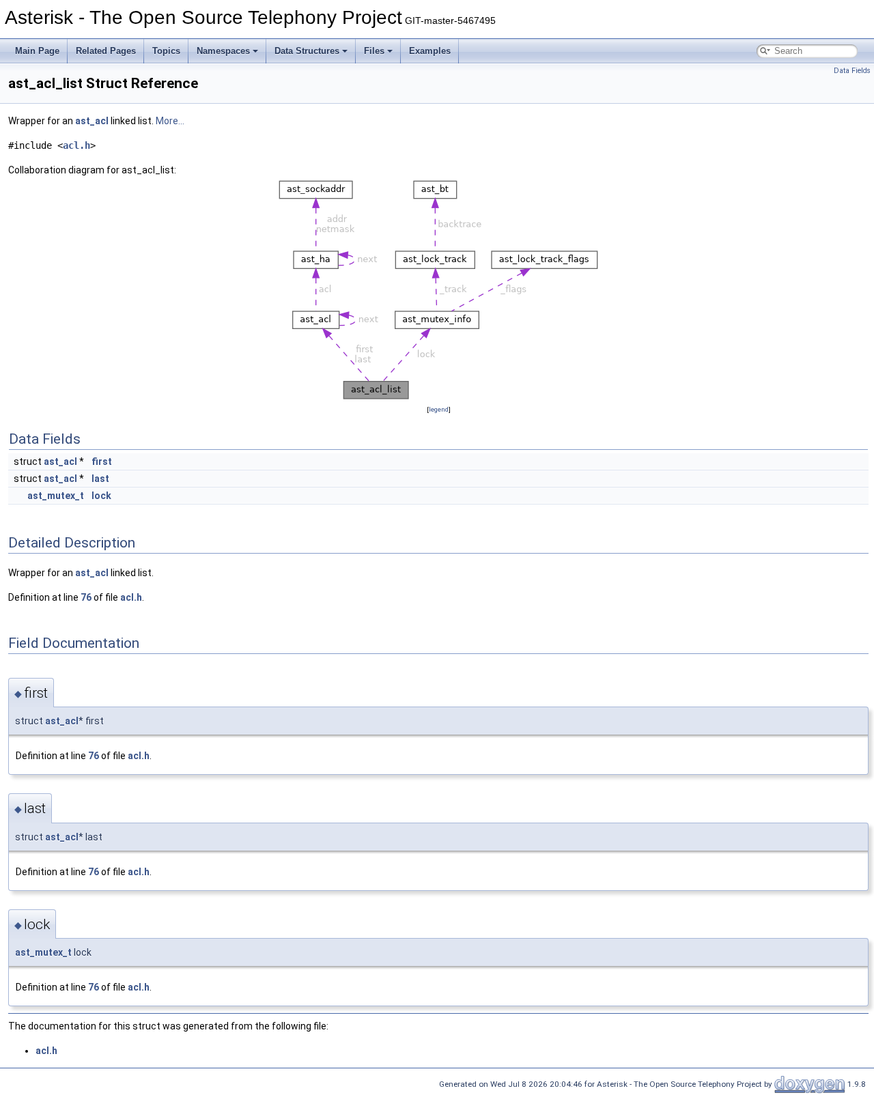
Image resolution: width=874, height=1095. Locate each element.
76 (86, 597)
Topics (166, 51)
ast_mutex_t (55, 495)
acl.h (76, 145)
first (101, 461)
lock (101, 495)
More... (170, 120)
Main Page (37, 51)
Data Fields (852, 70)
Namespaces (223, 51)
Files (374, 51)
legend (439, 409)
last (100, 478)
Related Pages (106, 51)
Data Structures (306, 51)
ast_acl (92, 120)
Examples (430, 51)
